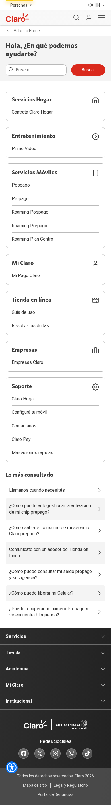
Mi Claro (23, 263)
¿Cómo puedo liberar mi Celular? (41, 593)
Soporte (22, 387)
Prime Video (24, 148)
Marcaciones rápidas (32, 452)
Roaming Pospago (30, 212)
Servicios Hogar (32, 100)
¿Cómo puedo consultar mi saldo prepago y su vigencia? (50, 574)
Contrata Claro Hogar (32, 112)
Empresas (24, 350)
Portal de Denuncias (55, 794)
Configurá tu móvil (29, 412)
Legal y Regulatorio (71, 785)
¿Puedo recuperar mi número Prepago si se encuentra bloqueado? (49, 612)
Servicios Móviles (34, 173)
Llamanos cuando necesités (37, 490)
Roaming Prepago (29, 225)
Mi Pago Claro (26, 275)
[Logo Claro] (17, 18)
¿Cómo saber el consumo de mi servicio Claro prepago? (49, 530)
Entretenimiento (33, 136)
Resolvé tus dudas (30, 325)
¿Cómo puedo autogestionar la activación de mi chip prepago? (50, 509)
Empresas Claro (27, 362)
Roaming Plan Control (33, 239)
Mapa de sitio (35, 785)
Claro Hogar (23, 399)
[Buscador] (76, 17)
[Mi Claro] (89, 17)
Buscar (88, 70)
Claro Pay (21, 439)
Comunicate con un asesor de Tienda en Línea (48, 552)
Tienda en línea (32, 300)
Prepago (20, 198)
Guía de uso (23, 312)
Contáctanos (24, 426)
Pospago (21, 185)
